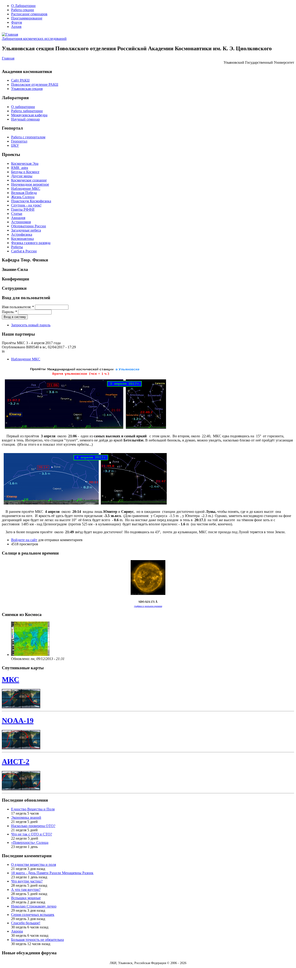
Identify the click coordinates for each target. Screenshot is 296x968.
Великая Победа (24, 193)
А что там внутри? (25, 890)
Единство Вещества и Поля (33, 809)
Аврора (17, 931)
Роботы (17, 247)
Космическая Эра (24, 163)
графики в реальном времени (148, 606)
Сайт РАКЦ (20, 80)
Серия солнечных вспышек (32, 915)
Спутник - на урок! (26, 205)
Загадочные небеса (26, 230)
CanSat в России (24, 251)
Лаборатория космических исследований (34, 39)
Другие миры (21, 176)
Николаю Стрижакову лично (33, 906)
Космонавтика (22, 239)
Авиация (18, 218)
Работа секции (22, 10)
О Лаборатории (23, 6)
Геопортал (19, 141)
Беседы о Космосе (25, 172)
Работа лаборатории (27, 111)
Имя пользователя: (18, 307)
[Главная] (10, 34)
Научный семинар (25, 119)
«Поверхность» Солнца (29, 842)
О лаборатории (23, 107)
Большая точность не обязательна (37, 940)
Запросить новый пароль (30, 325)
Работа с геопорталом (28, 137)
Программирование (26, 18)
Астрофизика (21, 234)
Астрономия (21, 222)
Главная (8, 58)
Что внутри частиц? (27, 881)
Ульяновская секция (27, 89)
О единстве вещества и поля (33, 864)
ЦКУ (15, 145)
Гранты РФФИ (22, 209)
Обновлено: (21, 659)
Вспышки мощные (26, 898)
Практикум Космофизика (31, 201)
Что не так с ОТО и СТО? (31, 834)
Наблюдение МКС (25, 188)
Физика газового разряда (30, 243)
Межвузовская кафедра (29, 115)
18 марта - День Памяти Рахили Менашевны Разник (52, 873)
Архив (16, 27)
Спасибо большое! (25, 923)
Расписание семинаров (29, 14)
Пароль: (9, 312)
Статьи (16, 214)
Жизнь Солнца (22, 197)
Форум (16, 22)
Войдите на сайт (24, 540)
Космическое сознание (29, 180)
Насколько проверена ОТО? (33, 826)
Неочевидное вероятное (30, 184)
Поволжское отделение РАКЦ (34, 84)
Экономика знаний (26, 817)
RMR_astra (19, 168)
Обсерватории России (28, 226)
